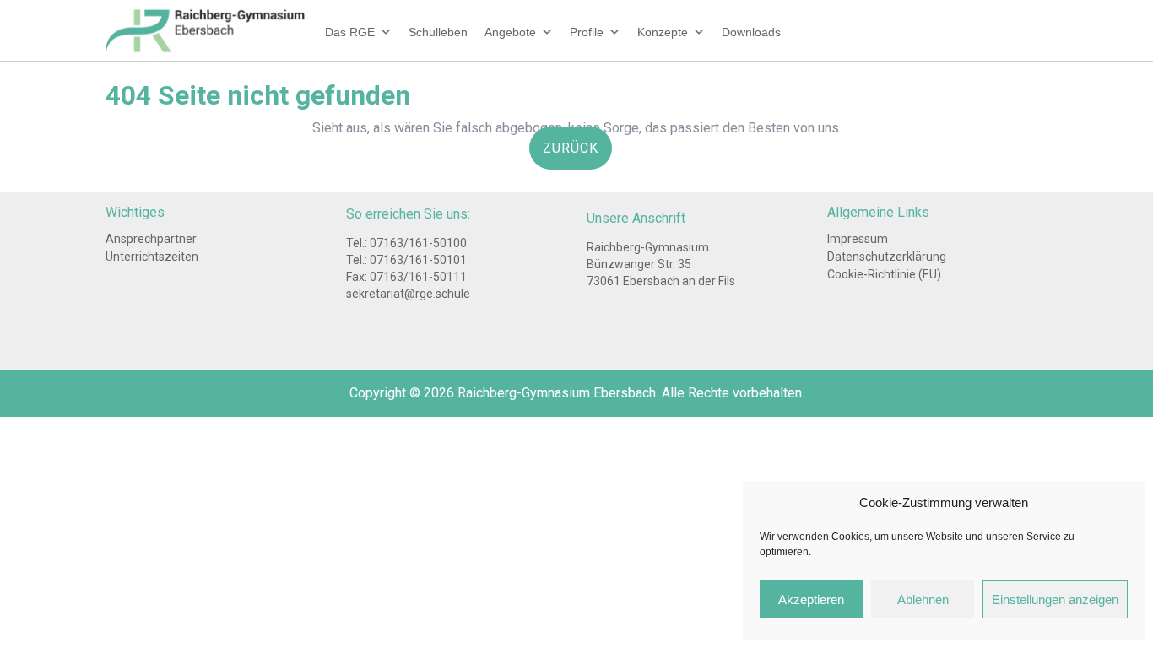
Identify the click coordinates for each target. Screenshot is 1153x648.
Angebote (510, 32)
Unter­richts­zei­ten (152, 256)
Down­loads (751, 32)
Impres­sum (857, 239)
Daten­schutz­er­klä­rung (886, 256)
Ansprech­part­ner (151, 239)
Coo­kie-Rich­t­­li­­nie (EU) (884, 274)
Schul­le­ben (438, 32)
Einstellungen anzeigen (1055, 599)
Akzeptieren (811, 599)
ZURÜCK (577, 154)
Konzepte (662, 32)
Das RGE (350, 32)
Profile (587, 32)
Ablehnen (923, 599)
